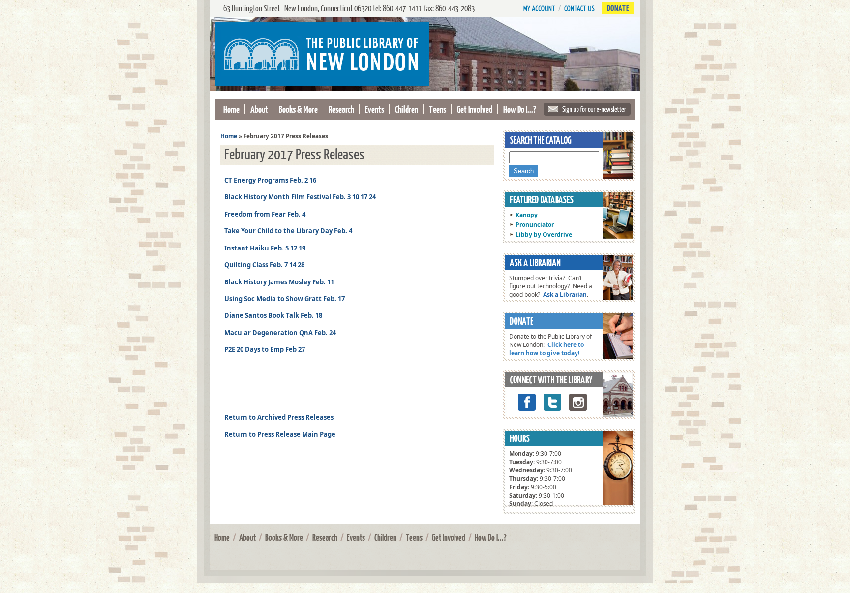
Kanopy (527, 215)
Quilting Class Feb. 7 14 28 (264, 264)
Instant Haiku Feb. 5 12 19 (264, 248)
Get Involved (474, 109)
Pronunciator (535, 224)
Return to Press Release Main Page (279, 434)
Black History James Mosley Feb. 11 (279, 282)
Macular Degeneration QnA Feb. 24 (280, 332)
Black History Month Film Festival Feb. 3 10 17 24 (300, 196)
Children (406, 109)
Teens (437, 109)
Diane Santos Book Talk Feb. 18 (273, 315)
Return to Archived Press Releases (279, 417)
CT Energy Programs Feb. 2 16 (270, 180)
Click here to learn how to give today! (546, 349)
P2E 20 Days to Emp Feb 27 (264, 349)
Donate (618, 8)
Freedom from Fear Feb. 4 (264, 214)
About (259, 109)
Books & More (298, 109)
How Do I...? (519, 109)
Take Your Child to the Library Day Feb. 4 (288, 230)
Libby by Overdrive (544, 234)
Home (231, 109)
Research (341, 109)
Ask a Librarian (565, 294)
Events (374, 109)
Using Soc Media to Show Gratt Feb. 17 (284, 298)
